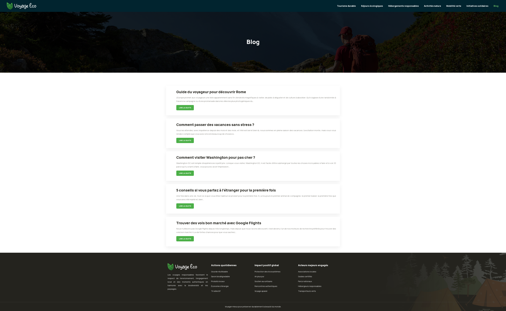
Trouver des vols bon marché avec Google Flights (218, 222)
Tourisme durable (346, 5)
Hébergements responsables (403, 5)
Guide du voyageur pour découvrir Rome (211, 91)
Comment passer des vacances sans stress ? (215, 124)
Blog (496, 5)
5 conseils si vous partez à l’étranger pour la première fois (226, 190)
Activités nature (432, 5)
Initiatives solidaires (477, 5)
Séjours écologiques (372, 5)
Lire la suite (185, 107)
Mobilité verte (453, 5)
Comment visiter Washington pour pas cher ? (215, 157)
